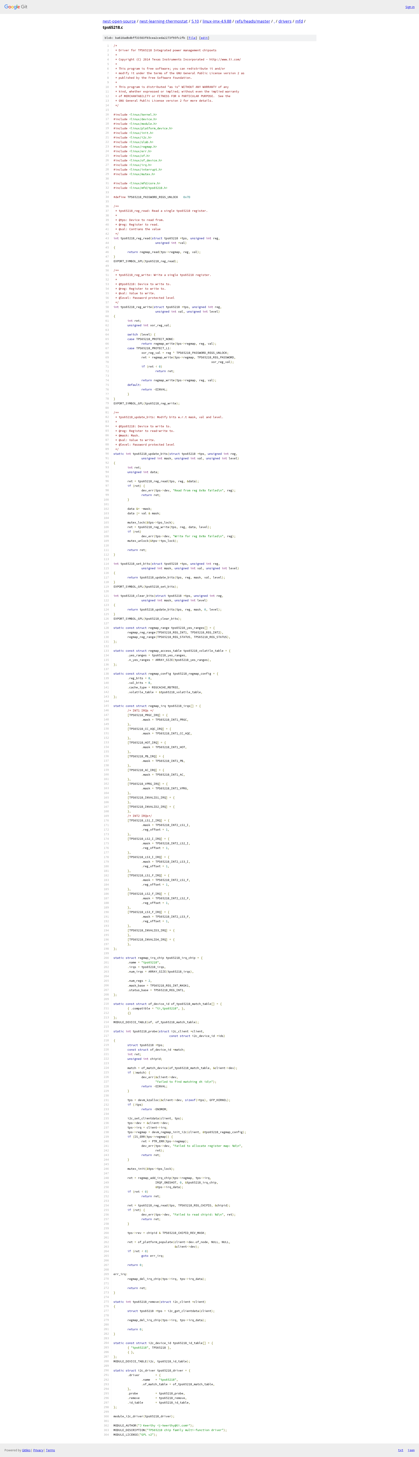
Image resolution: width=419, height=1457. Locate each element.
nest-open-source (119, 21)
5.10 (195, 21)
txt (400, 1450)
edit (204, 38)
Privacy (38, 1450)
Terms (50, 1450)
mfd (299, 21)
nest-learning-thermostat (163, 21)
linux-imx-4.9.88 (217, 21)
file (192, 38)
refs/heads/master (252, 21)
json (411, 1450)
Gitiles (26, 1450)
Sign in (410, 7)
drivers (285, 21)
